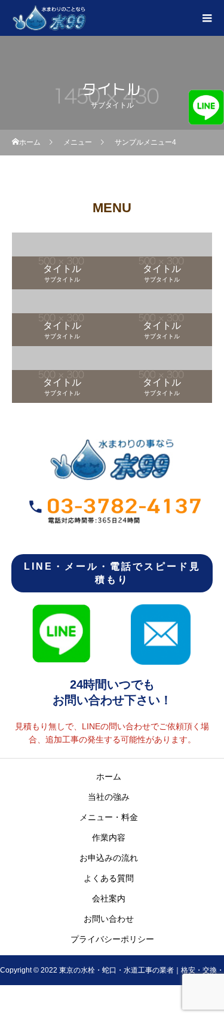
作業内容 (108, 837)
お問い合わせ (109, 919)
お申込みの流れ (108, 858)
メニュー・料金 (108, 817)
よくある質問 (109, 878)
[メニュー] (206, 18)
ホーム (108, 776)
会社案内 (108, 898)
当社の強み (109, 797)
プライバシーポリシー (112, 939)
